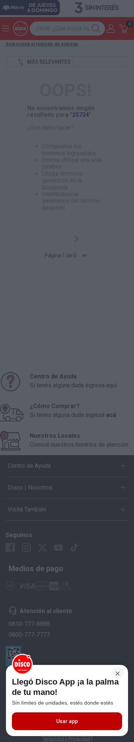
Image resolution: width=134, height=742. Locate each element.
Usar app (67, 721)
